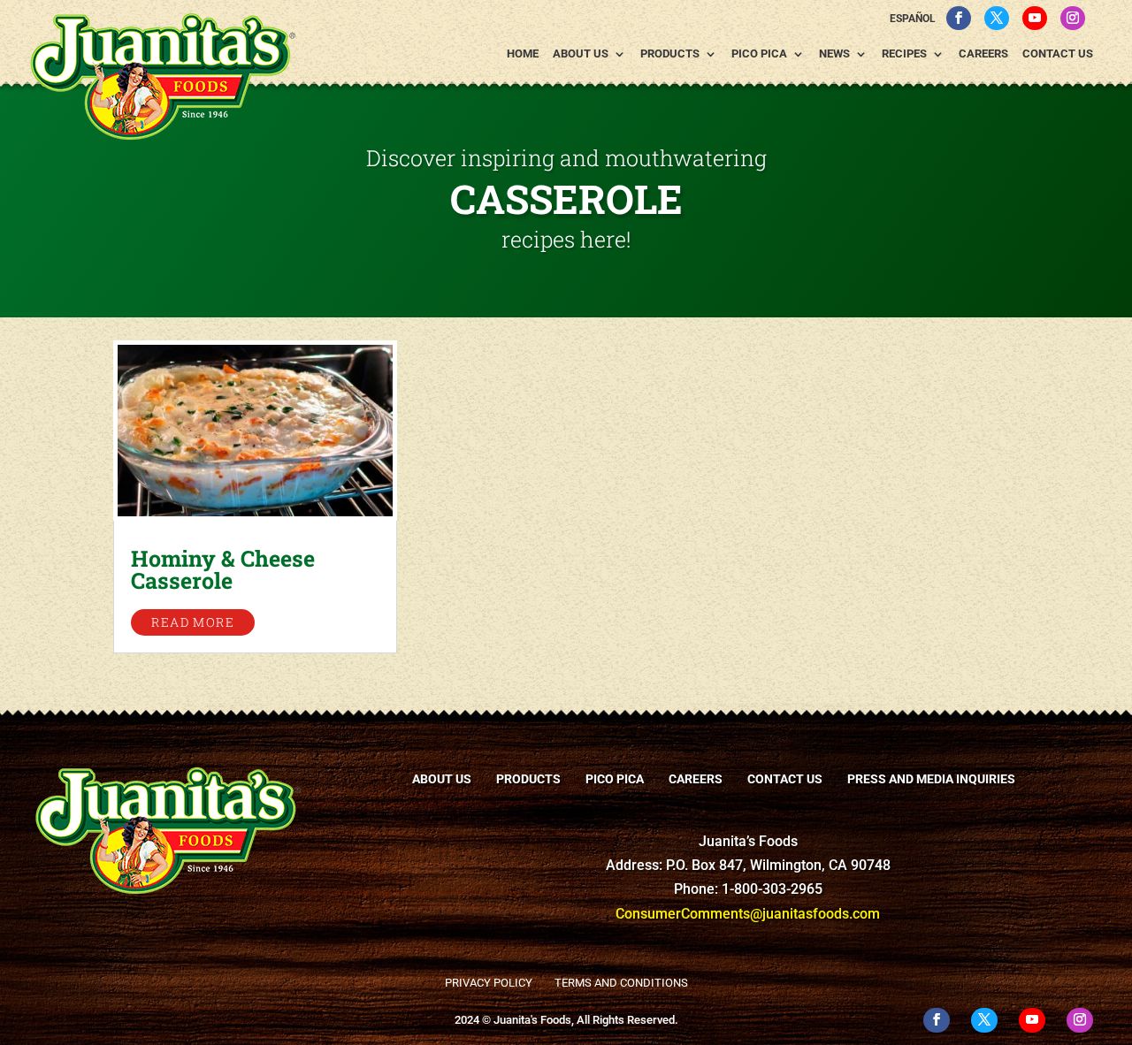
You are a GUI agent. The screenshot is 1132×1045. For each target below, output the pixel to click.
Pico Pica (759, 54)
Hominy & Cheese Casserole (223, 569)
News (834, 54)
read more (192, 622)
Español (913, 18)
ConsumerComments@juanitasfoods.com (748, 913)
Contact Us (1057, 54)
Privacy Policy (488, 982)
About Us (580, 54)
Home (523, 54)
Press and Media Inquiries (931, 779)
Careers (983, 54)
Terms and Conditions (621, 982)
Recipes (904, 54)
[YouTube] (1035, 18)
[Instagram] (1073, 18)
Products (670, 54)
